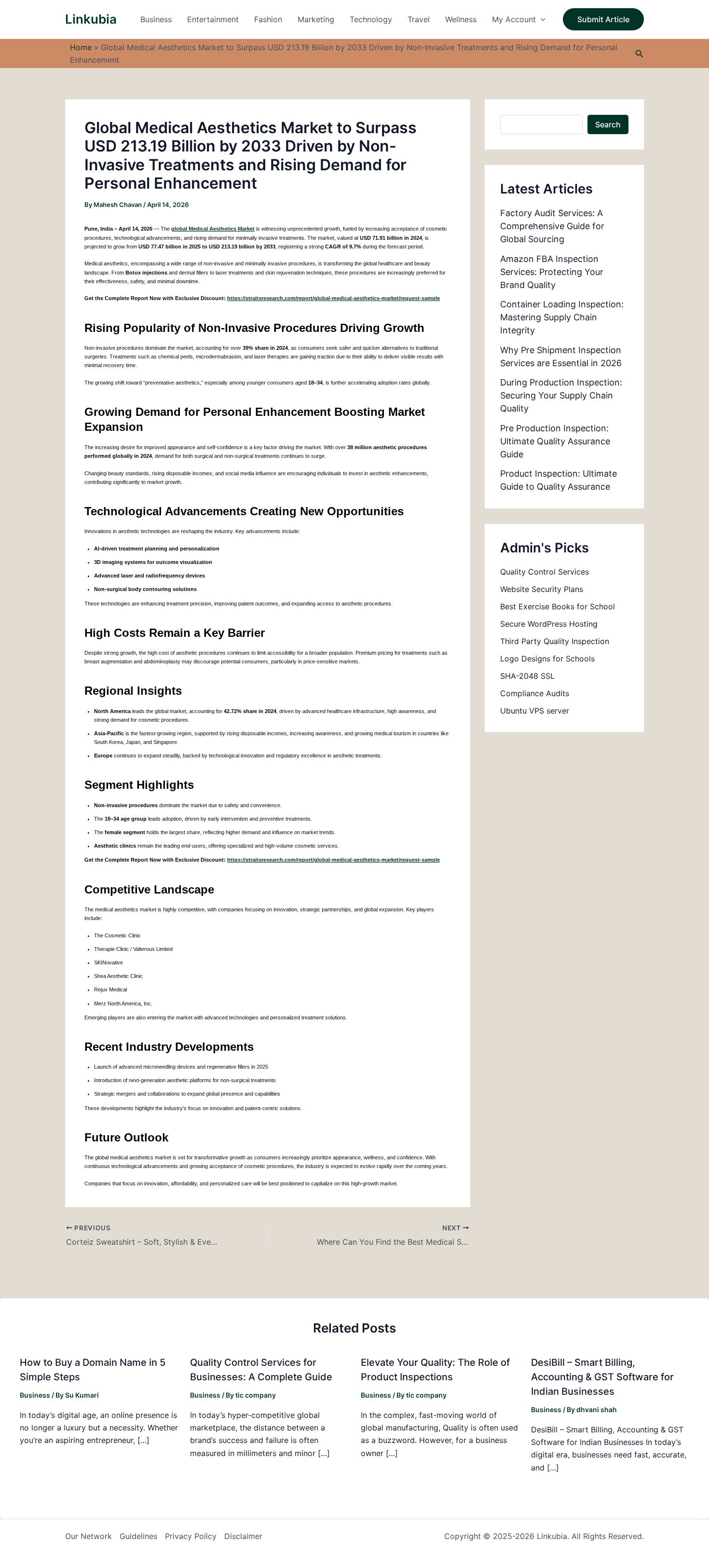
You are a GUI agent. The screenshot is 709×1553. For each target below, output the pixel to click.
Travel (419, 19)
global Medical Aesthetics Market (213, 229)
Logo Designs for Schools (547, 658)
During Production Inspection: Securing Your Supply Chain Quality (561, 395)
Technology (371, 19)
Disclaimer (243, 1536)
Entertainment (213, 19)
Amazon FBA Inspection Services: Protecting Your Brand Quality (551, 272)
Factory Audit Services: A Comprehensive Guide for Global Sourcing (552, 226)
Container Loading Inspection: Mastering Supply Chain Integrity (562, 317)
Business (156, 19)
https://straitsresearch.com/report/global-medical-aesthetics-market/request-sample (333, 298)
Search (608, 124)
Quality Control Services (544, 572)
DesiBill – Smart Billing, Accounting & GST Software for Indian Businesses (602, 1377)
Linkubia (91, 19)
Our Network (88, 1536)
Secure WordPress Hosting (549, 624)
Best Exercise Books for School (557, 606)
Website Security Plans (541, 589)
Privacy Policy (191, 1536)
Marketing (316, 19)
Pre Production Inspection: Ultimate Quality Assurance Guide (555, 441)
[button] (540, 19)
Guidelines (138, 1536)
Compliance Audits (534, 693)
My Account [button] (514, 19)
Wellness (461, 19)
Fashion (268, 19)
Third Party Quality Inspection (554, 641)
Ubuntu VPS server (534, 710)
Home (81, 47)
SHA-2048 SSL (527, 676)
